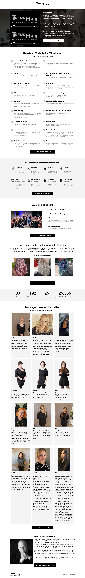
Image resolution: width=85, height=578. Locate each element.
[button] (11, 267)
